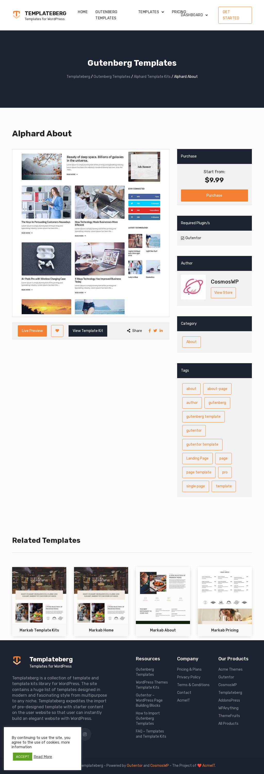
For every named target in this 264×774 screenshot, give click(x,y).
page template (198, 472)
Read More (43, 756)
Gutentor (226, 677)
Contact (184, 692)
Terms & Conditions (193, 685)
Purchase (214, 195)
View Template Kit (88, 331)
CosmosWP (227, 685)
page (223, 458)
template (224, 486)
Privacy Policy (189, 677)
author (192, 403)
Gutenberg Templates (106, 15)
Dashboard (192, 15)
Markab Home (101, 630)
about (191, 389)
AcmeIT (183, 700)
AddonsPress (229, 700)
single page (195, 486)
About (191, 342)
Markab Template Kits (39, 630)
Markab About (163, 630)
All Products (228, 723)
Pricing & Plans (189, 669)
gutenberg (217, 403)
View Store (223, 292)
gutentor (194, 430)
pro (225, 472)
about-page (217, 389)
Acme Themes (230, 669)
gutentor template (202, 444)
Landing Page (197, 458)
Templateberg (45, 13)
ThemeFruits (229, 716)
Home (83, 12)
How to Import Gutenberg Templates (148, 718)
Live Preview (32, 331)
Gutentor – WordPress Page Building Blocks (149, 700)
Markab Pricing (224, 630)
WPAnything (228, 708)
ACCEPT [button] (22, 757)
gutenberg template (203, 416)
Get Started (231, 15)
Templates (148, 12)
